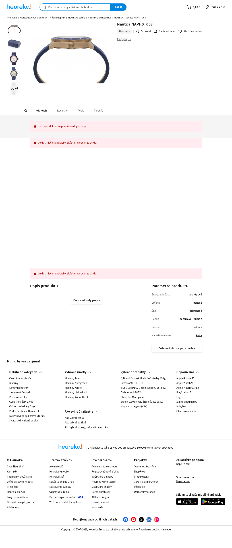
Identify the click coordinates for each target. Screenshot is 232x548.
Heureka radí (56, 477)
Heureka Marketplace (104, 482)
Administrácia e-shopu (104, 467)
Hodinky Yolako (73, 388)
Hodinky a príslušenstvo (99, 17)
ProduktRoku (141, 477)
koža (199, 335)
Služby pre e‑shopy (102, 477)
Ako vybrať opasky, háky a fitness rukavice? (88, 427)
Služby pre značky (102, 487)
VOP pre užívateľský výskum (65, 502)
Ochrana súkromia (59, 492)
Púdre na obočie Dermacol (24, 411)
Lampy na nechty (18, 388)
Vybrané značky (75, 372)
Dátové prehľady (101, 492)
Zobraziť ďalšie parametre (176, 348)
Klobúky (13, 383)
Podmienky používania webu (155, 530)
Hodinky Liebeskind (76, 392)
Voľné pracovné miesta (20, 482)
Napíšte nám (183, 464)
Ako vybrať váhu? (74, 418)
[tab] (41, 110)
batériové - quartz (191, 319)
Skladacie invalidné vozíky (23, 421)
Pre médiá (12, 487)
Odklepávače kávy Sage (22, 406)
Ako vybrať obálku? (75, 423)
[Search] (26, 111)
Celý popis (124, 39)
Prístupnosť (13, 507)
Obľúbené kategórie (23, 372)
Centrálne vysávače (20, 378)
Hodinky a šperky (76, 17)
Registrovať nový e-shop (105, 472)
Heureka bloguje (16, 492)
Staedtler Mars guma (132, 397)
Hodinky (118, 17)
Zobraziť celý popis (86, 300)
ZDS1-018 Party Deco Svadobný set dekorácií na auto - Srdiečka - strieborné (144, 388)
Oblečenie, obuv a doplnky (33, 17)
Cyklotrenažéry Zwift (21, 402)
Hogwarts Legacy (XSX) (134, 406)
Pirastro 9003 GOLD (132, 383)
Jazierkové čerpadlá (20, 392)
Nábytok (181, 406)
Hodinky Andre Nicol (76, 397)
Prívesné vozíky (18, 397)
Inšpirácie (139, 487)
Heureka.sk (12, 17)
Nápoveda (97, 507)
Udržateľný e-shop (144, 492)
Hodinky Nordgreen (76, 383)
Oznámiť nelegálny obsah (21, 502)
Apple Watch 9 (184, 383)
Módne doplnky (57, 17)
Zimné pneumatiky (186, 402)
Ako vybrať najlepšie (79, 412)
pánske (197, 303)
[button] (41, 111)
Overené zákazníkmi (145, 467)
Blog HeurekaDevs (17, 497)
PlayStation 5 (183, 392)
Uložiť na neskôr (192, 31)
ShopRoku (140, 472)
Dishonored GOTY (131, 392)
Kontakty (12, 472)
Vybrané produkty (133, 372)
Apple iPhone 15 (185, 378)
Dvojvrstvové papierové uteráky (27, 416)
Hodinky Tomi (72, 378)
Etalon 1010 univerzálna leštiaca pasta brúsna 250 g (144, 402)
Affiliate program (101, 497)
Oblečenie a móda (186, 411)
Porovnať (145, 31)
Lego (179, 397)
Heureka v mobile (59, 472)
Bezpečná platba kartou (62, 497)
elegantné (196, 311)
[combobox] (75, 7)
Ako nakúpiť (56, 467)
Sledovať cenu (167, 31)
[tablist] (94, 110)
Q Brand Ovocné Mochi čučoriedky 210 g (143, 378)
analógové (195, 295)
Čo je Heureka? (15, 467)
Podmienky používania (19, 477)
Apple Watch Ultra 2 (187, 388)
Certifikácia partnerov (146, 482)
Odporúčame (185, 372)
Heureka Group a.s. (99, 530)
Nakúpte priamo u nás (61, 482)
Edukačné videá (100, 502)
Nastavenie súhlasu (60, 487)
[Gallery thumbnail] (14, 29)
